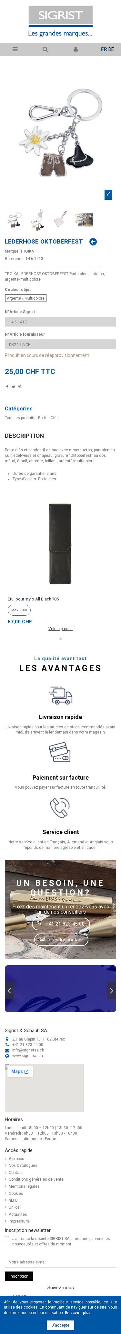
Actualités (18, 1214)
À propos (16, 1158)
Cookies (16, 1193)
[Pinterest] (19, 387)
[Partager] (7, 387)
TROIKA (27, 251)
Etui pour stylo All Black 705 (33, 599)
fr (104, 49)
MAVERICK (19, 610)
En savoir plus (78, 1312)
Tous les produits (20, 418)
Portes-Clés (48, 418)
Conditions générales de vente (36, 1179)
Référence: (15, 258)
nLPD (13, 1200)
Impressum (19, 1221)
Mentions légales (24, 1186)
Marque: (12, 251)
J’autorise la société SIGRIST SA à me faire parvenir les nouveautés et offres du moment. (61, 1241)
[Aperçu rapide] (61, 592)
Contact (16, 1172)
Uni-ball (15, 1207)
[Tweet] (13, 387)
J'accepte (60, 1325)
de (111, 49)
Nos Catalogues (23, 1165)
